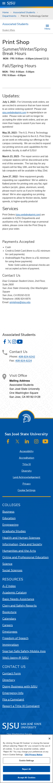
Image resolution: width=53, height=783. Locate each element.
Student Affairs (8, 30)
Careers (7, 625)
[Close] (49, 738)
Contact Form (11, 673)
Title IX (26, 464)
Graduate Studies (14, 531)
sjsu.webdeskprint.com (14, 112)
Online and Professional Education (25, 557)
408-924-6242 (27, 356)
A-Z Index (9, 586)
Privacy (27, 484)
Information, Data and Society (22, 544)
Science (7, 564)
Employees (9, 632)
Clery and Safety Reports (19, 606)
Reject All (26, 769)
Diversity (26, 471)
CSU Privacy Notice (33, 754)
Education (9, 518)
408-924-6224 (23, 360)
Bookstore (9, 612)
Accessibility (27, 451)
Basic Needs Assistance (18, 599)
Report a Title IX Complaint (21, 706)
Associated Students (24, 12)
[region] (26, 758)
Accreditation (26, 458)
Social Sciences (12, 570)
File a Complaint (13, 700)
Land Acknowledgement (26, 477)
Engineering (10, 525)
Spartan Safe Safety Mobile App (24, 651)
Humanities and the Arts (19, 551)
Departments (9, 16)
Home (5, 12)
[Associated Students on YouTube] (19, 341)
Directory (8, 680)
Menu (47, 28)
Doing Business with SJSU (19, 686)
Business (8, 512)
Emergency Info (12, 693)
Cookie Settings (26, 490)
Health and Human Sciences (21, 538)
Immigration (10, 645)
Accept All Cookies (26, 777)
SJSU (11, 3)
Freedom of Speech (15, 638)
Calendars (9, 619)
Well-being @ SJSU (15, 658)
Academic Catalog (14, 593)
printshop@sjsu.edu (20, 302)
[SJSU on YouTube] (45, 441)
